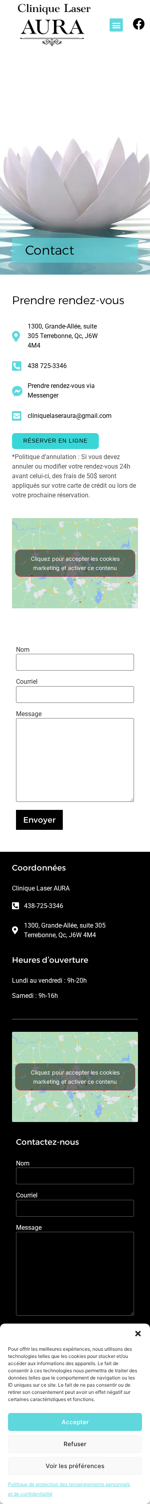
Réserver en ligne (55, 440)
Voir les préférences (75, 1466)
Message (29, 714)
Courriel (27, 682)
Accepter (75, 1422)
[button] (138, 1334)
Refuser (75, 1444)
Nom (23, 650)
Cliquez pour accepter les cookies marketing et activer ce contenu (75, 563)
